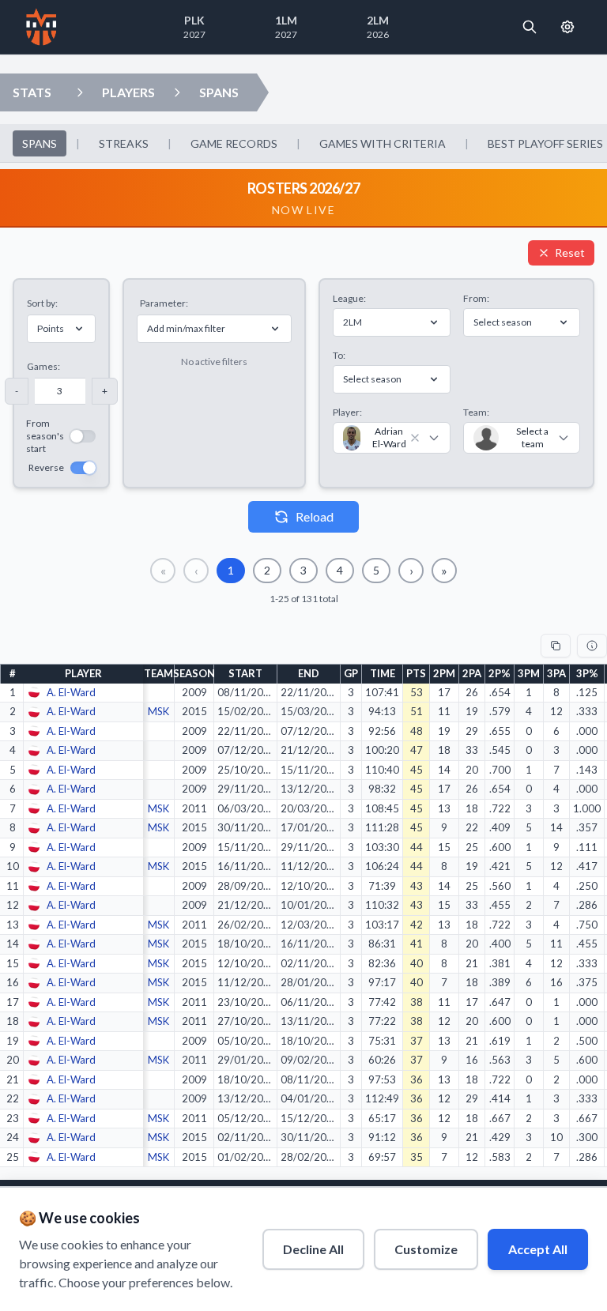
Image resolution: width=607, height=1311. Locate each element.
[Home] (41, 27)
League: (349, 298)
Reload (315, 516)
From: (476, 298)
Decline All (313, 1248)
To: (339, 355)
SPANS (219, 92)
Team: (476, 412)
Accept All (537, 1248)
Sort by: (42, 303)
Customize (426, 1248)
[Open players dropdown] (80, 92)
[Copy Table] (556, 645)
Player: (347, 412)
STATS (32, 92)
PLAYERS (128, 92)
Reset (570, 252)
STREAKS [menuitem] (124, 143)
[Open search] (529, 27)
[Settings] (567, 27)
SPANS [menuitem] (39, 143)
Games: (43, 366)
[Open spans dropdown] (177, 92)
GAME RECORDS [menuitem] (233, 143)
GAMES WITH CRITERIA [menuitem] (382, 143)
